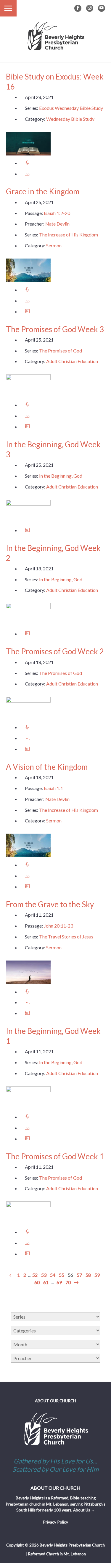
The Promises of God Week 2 (55, 651)
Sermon (54, 245)
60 (37, 1282)
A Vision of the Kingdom (47, 766)
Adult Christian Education (72, 361)
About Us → (84, 1510)
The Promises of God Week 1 (55, 1156)
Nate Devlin (57, 223)
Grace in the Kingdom (42, 191)
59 (97, 1275)
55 (61, 1275)
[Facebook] (77, 8)
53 (43, 1275)
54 (52, 1275)
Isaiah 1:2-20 (57, 213)
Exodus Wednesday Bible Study (71, 108)
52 (35, 1275)
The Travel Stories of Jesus (66, 936)
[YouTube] (101, 8)
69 (59, 1282)
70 (68, 1282)
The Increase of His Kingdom (68, 234)
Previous (12, 1275)
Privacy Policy (55, 1522)
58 (88, 1275)
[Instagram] (89, 8)
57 (79, 1275)
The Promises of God (60, 350)
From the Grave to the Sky (50, 904)
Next (75, 1282)
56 (70, 1275)
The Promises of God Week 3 (55, 329)
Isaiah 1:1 (53, 788)
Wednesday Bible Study (70, 119)
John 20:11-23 (58, 925)
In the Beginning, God (60, 475)
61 (46, 1282)
